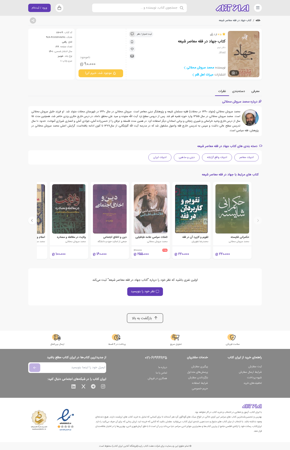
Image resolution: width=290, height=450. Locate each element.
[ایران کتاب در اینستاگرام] (103, 387)
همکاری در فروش (157, 378)
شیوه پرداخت (254, 377)
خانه (258, 20)
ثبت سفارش (255, 366)
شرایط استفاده (200, 383)
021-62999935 (156, 358)
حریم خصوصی (200, 388)
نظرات (222, 91)
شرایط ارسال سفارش (250, 372)
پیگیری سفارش (199, 366)
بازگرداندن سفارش (198, 377)
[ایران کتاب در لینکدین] (74, 387)
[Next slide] (32, 220)
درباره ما (162, 367)
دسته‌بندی (238, 91)
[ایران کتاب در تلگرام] (93, 387)
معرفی (255, 91)
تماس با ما (161, 373)
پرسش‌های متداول (197, 372)
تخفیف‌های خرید (252, 383)
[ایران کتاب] (232, 7)
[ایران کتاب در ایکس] (83, 387)
